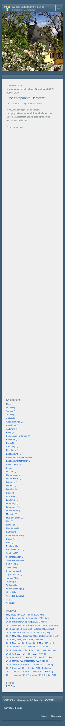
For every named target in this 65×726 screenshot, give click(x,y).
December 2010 (19, 675)
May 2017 (16, 636)
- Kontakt (17, 708)
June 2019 (17, 629)
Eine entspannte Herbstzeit (26, 98)
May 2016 (16, 640)
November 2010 (35, 675)
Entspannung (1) (13, 454)
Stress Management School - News (23, 89)
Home (44, 716)
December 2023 (19, 618)
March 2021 (48, 89)
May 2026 (10, 615)
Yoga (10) (10, 603)
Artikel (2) (10, 418)
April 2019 (27, 629)
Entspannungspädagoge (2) (19, 457)
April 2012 (27, 664)
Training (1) (11, 585)
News (33, 103)
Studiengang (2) (13, 571)
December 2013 (30, 654)
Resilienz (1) (12, 546)
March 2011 (38, 671)
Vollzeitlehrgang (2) (15, 596)
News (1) (10, 404)
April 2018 (27, 632)
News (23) (11, 525)
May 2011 (27, 671)
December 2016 (29, 636)
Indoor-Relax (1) (13, 478)
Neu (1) (9, 521)
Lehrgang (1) (12, 503)
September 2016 (46, 636)
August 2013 (31, 657)
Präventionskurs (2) (15, 535)
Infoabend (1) (12, 482)
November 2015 (19, 643)
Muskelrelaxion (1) (14, 518)
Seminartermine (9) (15, 560)
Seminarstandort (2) (15, 557)
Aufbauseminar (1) (14, 422)
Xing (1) (9, 599)
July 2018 (16, 632)
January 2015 (18, 647)
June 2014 (46, 650)
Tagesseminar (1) (14, 574)
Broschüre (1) (12, 439)
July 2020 (45, 625)
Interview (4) (11, 489)
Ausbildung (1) (13, 425)
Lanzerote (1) (12, 500)
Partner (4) (11, 532)
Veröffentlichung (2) (15, 589)
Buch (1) (10, 443)
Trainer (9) (11, 582)
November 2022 (19, 622)
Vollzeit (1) (11, 592)
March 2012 (39, 664)
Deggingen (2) (12, 450)
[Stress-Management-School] (6, 7)
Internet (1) (11, 486)
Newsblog (56, 716)
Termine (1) (11, 411)
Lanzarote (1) (12, 496)
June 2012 (17, 664)
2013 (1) (10, 414)
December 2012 (31, 661)
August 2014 (34, 650)
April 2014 (17, 654)
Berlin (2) (10, 432)
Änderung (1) (12, 429)
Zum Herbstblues (14, 127)
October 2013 (18, 657)
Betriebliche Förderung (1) (18, 436)
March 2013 (17, 661)
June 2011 (17, 671)
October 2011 (34, 668)
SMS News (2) (12, 564)
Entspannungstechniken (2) (18, 461)
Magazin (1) (11, 514)
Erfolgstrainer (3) (13, 464)
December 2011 (19, 668)
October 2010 (50, 675)
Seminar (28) (12, 553)
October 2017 (39, 632)
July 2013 (43, 657)
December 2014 (33, 647)
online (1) (10, 407)
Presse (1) (11, 539)
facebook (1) (12, 471)
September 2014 (19, 650)
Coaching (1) (12, 447)
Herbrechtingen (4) (14, 475)
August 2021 (34, 622)
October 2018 (40, 629)
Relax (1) (10, 543)
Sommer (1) (11, 567)
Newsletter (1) (12, 528)
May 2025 (21, 615)
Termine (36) (12, 578)
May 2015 (43, 643)
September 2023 (35, 618)
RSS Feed (11, 686)
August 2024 (32, 615)
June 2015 (33, 643)
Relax (39, 103)
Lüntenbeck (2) (13, 510)
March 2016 (27, 640)
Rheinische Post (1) (15, 550)
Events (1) (10, 468)
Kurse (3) (10, 493)
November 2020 (19, 625)
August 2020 (12, 92)
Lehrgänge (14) (13, 507)
